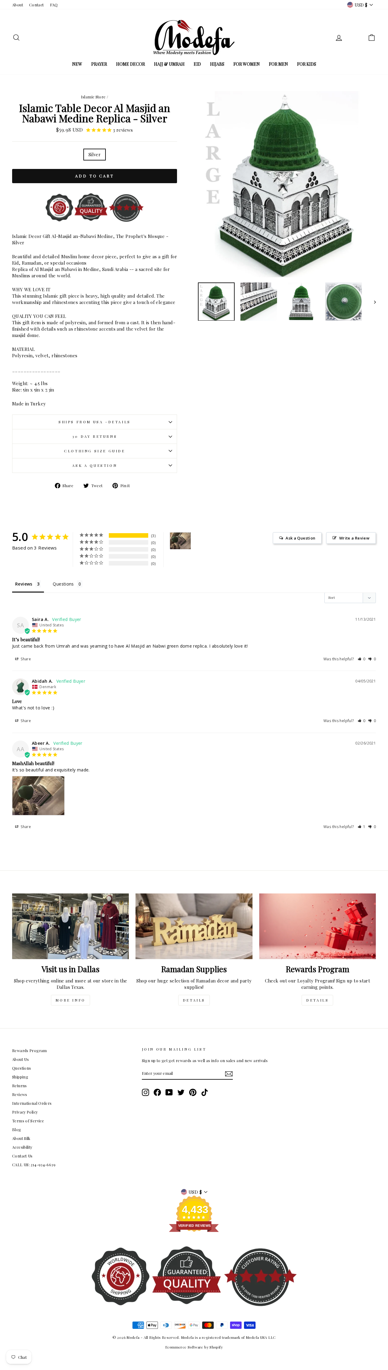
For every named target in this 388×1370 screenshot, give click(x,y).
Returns (19, 1085)
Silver (95, 154)
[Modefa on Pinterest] (192, 1092)
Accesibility (22, 1147)
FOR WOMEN (246, 64)
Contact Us (22, 1155)
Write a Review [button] (354, 538)
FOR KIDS (306, 64)
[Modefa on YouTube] (169, 1092)
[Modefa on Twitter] (181, 1092)
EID (197, 64)
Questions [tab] (63, 584)
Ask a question (94, 465)
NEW (77, 64)
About (17, 4)
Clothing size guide (94, 450)
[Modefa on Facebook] (157, 1092)
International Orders (32, 1103)
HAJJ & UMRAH (169, 64)
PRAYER (99, 64)
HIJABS (217, 64)
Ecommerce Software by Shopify (194, 1347)
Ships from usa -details (95, 421)
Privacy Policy (25, 1111)
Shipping (20, 1076)
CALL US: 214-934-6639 (33, 1164)
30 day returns (94, 436)
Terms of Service (28, 1120)
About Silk (21, 1138)
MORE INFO (70, 1000)
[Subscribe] (229, 1073)
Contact (36, 4)
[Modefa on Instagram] (145, 1092)
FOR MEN (278, 64)
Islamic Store (93, 96)
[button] (362, 659)
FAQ (54, 4)
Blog (16, 1129)
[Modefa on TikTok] (204, 1092)
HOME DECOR (130, 64)
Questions (21, 1068)
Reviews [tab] (23, 584)
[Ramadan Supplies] (193, 926)
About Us (20, 1059)
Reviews (19, 1094)
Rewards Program (29, 1050)
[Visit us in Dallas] (70, 926)
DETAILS (194, 1000)
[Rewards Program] (317, 926)
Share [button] (25, 659)
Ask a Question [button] (300, 538)
